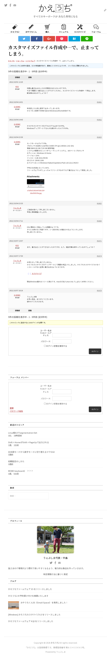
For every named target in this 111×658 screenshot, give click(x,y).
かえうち (11, 61)
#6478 (99, 290)
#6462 (99, 119)
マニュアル (63, 31)
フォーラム (96, 31)
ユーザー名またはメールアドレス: (46, 332)
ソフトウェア (30, 61)
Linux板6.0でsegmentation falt (22, 432)
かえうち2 (15, 31)
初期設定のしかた (16, 461)
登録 (12, 408)
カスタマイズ (80, 31)
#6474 (99, 256)
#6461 (99, 102)
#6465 (99, 203)
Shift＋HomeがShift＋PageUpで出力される (28, 442)
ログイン (95, 351)
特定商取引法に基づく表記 (55, 574)
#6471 (99, 241)
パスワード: (46, 341)
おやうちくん (31, 31)
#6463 (99, 137)
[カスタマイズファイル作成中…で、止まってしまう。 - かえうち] (74, 38)
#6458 (99, 82)
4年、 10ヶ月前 (69, 65)
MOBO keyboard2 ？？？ (20, 470)
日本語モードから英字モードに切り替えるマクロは (31, 451)
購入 (47, 31)
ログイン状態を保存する (56, 346)
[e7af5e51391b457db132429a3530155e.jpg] (35, 183)
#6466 (99, 221)
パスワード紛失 (16, 411)
